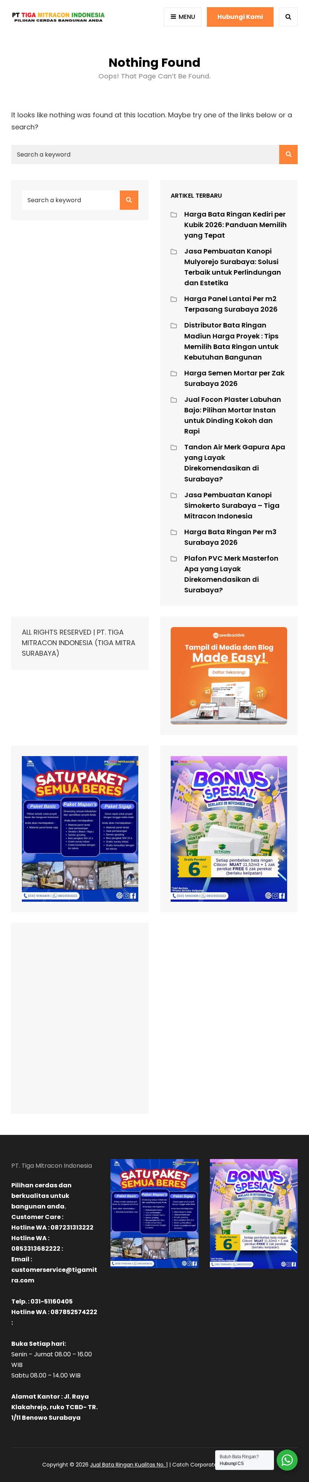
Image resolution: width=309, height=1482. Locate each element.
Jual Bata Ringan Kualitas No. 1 (129, 1464)
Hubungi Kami (240, 16)
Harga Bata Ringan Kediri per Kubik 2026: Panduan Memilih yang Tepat (235, 224)
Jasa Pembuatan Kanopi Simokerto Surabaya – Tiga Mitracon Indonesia (232, 505)
